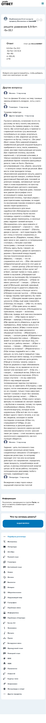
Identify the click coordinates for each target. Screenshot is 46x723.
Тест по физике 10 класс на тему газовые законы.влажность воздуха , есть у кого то (23, 101)
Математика (21, 21)
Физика (12, 93)
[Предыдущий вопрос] (37, 20)
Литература (13, 477)
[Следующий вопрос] (41, 20)
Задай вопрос (23, 523)
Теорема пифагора (12, 112)
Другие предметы (16, 116)
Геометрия (13, 107)
